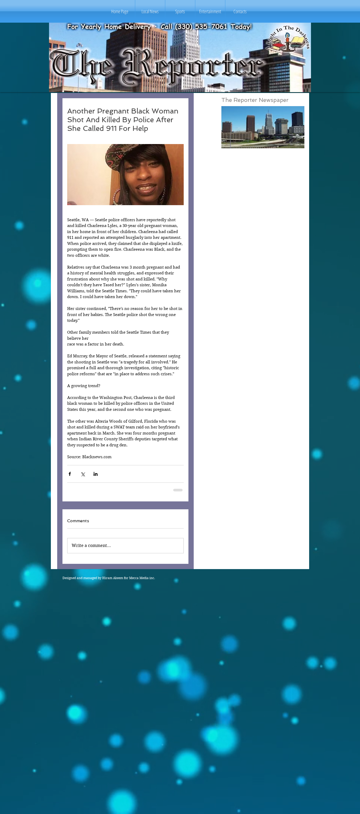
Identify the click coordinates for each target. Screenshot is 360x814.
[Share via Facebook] (69, 473)
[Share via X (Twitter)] (82, 473)
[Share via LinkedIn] (95, 473)
